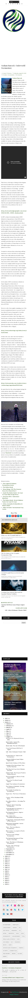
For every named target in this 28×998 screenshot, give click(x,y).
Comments (19, 74)
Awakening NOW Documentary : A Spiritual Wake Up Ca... (15, 809)
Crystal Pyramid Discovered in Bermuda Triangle (12, 573)
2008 (6, 720)
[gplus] (10, 4)
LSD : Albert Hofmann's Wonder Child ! (16, 752)
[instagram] (13, 4)
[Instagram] (13, 990)
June (7, 733)
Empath (4, 956)
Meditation (11, 933)
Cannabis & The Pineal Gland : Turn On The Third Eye (15, 766)
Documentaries (11, 74)
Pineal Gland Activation (9, 939)
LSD (12, 942)
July (7, 735)
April (7, 729)
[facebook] (8, 4)
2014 (6, 863)
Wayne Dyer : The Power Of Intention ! (16, 794)
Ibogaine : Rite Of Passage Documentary (13, 846)
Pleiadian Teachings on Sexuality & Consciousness (13, 694)
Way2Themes (15, 992)
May (7, 731)
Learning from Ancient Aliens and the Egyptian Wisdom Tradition (11, 593)
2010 (6, 856)
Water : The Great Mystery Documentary (13, 827)
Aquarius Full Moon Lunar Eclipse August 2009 (14, 760)
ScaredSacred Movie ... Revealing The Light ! (15, 802)
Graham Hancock (17, 78)
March (8, 727)
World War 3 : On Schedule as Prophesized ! (11, 968)
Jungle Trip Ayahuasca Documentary (15, 784)
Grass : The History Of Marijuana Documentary (14, 842)
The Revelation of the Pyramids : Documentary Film (10, 554)
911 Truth (5, 950)
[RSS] (15, 990)
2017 (6, 869)
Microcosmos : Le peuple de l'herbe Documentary (15, 831)
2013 (6, 862)
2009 (6, 722)
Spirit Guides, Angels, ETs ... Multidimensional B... (13, 742)
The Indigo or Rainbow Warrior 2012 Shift (11, 684)
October (8, 850)
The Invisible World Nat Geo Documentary (13, 790)
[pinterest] (22, 4)
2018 (6, 871)
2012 (6, 860)
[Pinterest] (22, 990)
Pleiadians (17, 942)
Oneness (15, 927)
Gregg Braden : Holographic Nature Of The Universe (15, 820)
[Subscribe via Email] (17, 990)
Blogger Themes (14, 994)
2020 (6, 875)
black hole (8, 453)
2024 (6, 880)
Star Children (6, 953)
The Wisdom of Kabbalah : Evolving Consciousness (15, 787)
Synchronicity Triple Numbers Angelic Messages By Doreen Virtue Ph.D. (13, 676)
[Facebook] (8, 990)
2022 (6, 876)
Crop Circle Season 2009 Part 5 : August (14, 748)
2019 (6, 873)
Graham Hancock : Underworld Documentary (14, 756)
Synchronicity (6, 936)
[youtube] (19, 4)
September (9, 849)
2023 (6, 878)
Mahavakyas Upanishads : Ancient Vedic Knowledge (14, 824)
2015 (6, 865)
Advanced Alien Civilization (10, 947)
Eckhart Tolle (13, 950)
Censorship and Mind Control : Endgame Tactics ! (13, 977)
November (9, 852)
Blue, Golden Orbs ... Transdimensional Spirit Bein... (14, 816)
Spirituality (16, 924)
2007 (6, 718)
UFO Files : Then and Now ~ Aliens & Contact (13, 703)
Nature (4, 933)
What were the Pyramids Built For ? (11, 535)
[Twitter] (6, 990)
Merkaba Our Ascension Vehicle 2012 (12, 665)
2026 (6, 884)
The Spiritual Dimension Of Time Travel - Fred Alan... (14, 839)
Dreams (13, 953)
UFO (20, 927)
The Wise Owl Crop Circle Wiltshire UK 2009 (15, 769)
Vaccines (20, 953)
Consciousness (6, 927)
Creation (5, 74)
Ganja (22, 933)
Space (17, 933)
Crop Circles (6, 930)
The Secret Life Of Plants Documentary (12, 835)
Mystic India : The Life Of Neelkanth (15, 745)
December (9, 854)
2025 (6, 882)
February (9, 725)
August (8, 736)
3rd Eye (5, 944)
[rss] (15, 4)
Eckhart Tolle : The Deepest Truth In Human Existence (16, 773)
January (8, 723)
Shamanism (14, 930)
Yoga (23, 936)
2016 (6, 867)
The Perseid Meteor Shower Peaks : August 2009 (15, 777)
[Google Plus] (10, 990)
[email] (17, 4)
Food (18, 939)
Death (10, 944)
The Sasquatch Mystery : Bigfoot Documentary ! (14, 813)
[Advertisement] (14, 50)
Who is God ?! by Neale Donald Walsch (14, 781)
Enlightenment (16, 936)
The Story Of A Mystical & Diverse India (15, 739)
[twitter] (6, 4)
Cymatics (21, 947)
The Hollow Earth (8, 487)
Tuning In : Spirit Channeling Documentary (13, 805)
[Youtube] (19, 990)
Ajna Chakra (6, 942)
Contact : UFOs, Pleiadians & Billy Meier (14, 798)
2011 (6, 858)
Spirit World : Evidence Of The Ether (15, 763)
